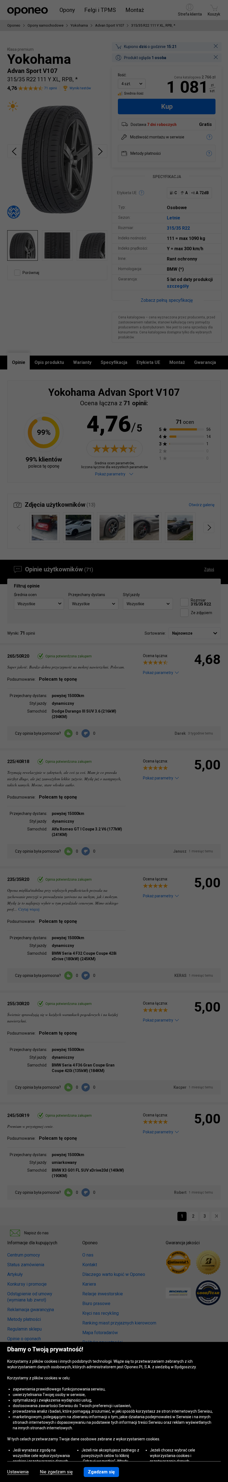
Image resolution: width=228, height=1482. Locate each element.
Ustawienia (18, 1472)
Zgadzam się (101, 1472)
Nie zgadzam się (56, 1472)
